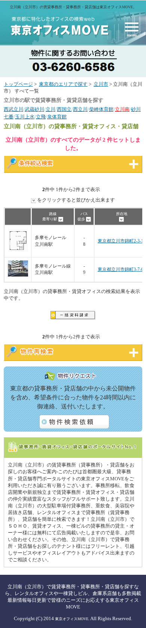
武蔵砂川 (34, 109)
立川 (50, 109)
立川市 (101, 84)
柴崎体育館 (101, 109)
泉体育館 (57, 117)
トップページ (18, 84)
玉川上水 (24, 117)
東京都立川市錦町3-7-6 (120, 269)
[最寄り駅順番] (60, 219)
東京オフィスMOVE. (72, 619)
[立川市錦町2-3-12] (18, 250)
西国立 (64, 109)
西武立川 (13, 109)
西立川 (80, 109)
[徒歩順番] (88, 219)
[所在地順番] (121, 219)
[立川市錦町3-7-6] (18, 275)
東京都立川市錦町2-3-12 (122, 241)
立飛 (41, 117)
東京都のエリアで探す (63, 84)
